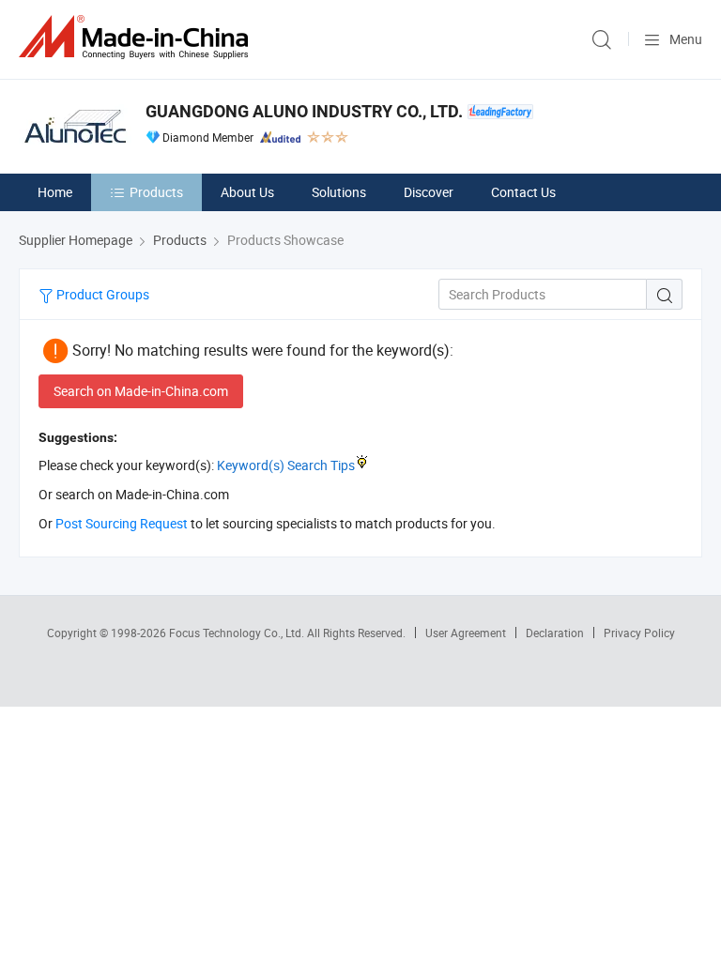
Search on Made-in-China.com (141, 391)
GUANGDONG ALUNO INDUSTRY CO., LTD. (304, 111)
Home (55, 192)
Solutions (339, 192)
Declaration (555, 632)
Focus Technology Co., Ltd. (238, 632)
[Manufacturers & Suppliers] (137, 37)
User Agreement (465, 632)
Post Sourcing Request (121, 523)
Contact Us (523, 192)
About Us (247, 192)
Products (156, 192)
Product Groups (101, 294)
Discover (428, 192)
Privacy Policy (639, 632)
